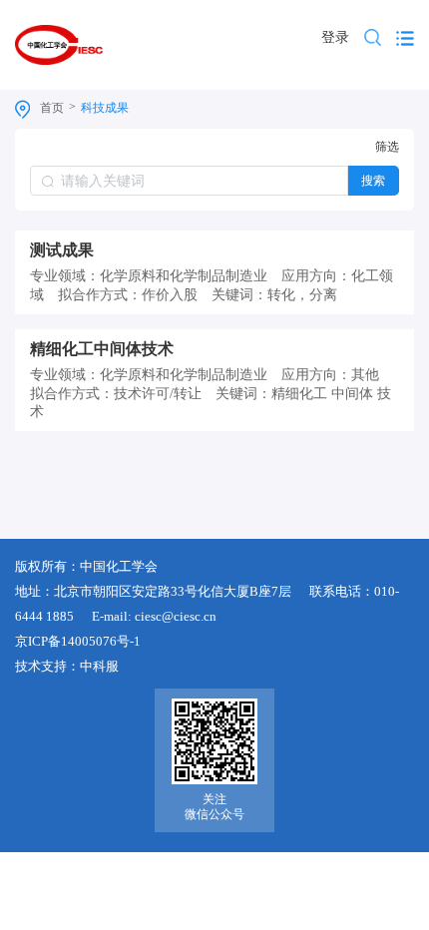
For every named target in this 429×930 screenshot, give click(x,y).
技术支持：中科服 (67, 666)
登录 (335, 37)
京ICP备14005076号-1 (78, 641)
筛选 (387, 147)
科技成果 (105, 108)
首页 (52, 108)
